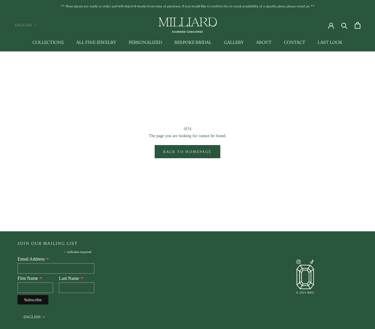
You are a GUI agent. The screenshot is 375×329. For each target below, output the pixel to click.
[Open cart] (357, 25)
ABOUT (264, 42)
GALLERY (234, 42)
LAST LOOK (330, 42)
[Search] (344, 25)
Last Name (71, 278)
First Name (30, 278)
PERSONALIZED (145, 42)
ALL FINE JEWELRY (96, 42)
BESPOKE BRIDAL (193, 42)
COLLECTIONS (48, 42)
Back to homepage (187, 151)
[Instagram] (298, 261)
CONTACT (294, 42)
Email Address (33, 259)
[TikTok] (312, 261)
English (23, 25)
